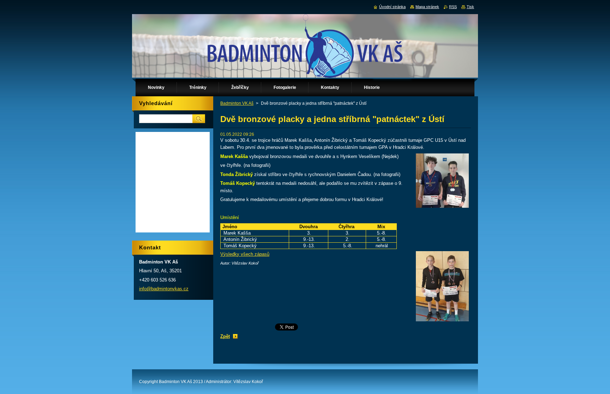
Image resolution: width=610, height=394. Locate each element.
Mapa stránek (427, 7)
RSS (453, 7)
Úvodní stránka (392, 7)
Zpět (225, 336)
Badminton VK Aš (236, 103)
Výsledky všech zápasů (244, 254)
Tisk (470, 7)
